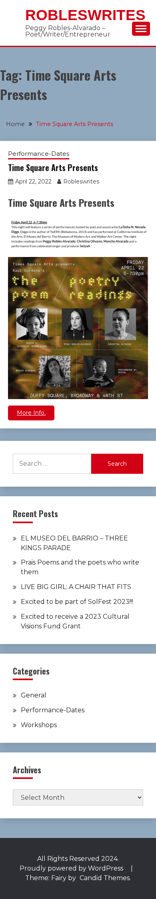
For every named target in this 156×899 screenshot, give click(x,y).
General (33, 695)
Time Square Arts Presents (53, 167)
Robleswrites (85, 15)
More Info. (31, 412)
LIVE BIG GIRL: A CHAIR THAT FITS (76, 587)
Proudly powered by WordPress (72, 868)
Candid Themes (105, 878)
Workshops (39, 725)
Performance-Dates (38, 153)
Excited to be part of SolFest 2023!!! (77, 601)
